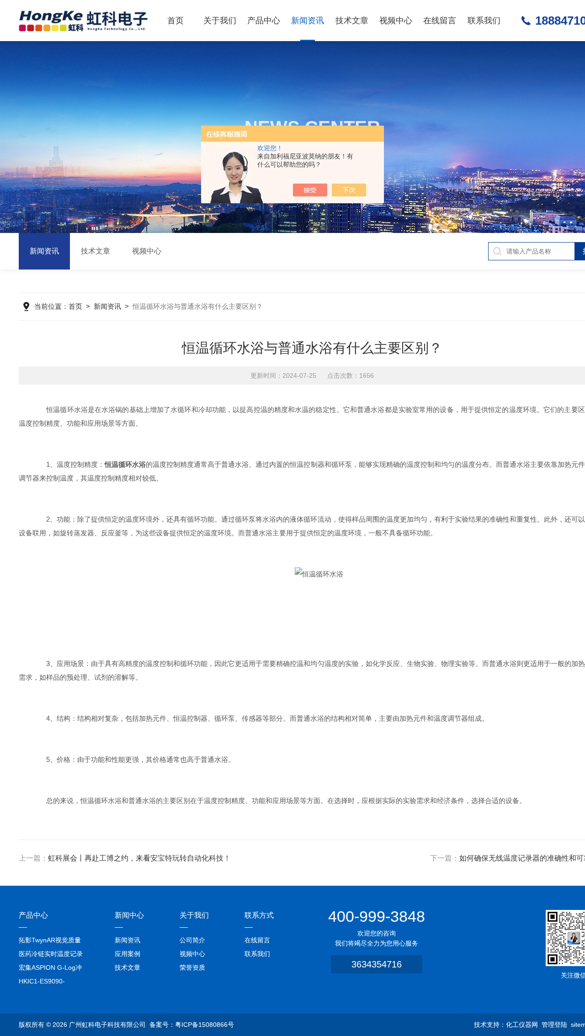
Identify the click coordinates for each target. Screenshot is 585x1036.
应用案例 (127, 953)
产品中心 (263, 20)
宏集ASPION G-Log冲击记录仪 (50, 969)
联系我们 (484, 20)
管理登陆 (554, 1024)
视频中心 (395, 20)
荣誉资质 (192, 967)
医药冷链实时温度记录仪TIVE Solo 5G (51, 955)
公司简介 (192, 940)
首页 (175, 20)
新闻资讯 (307, 20)
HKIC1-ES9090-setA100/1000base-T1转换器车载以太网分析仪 (51, 983)
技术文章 (351, 20)
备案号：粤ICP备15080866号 (191, 1024)
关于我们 (219, 20)
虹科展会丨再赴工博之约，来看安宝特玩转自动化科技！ (139, 858)
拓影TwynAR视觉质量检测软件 (50, 941)
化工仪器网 (522, 1024)
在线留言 (439, 20)
